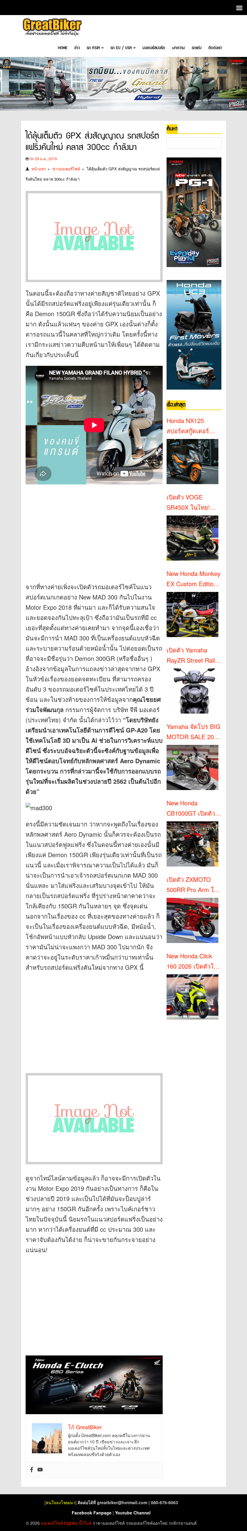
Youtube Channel (133, 1513)
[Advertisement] (94, 529)
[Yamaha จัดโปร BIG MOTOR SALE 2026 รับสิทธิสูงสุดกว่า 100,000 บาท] (192, 767)
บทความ (178, 48)
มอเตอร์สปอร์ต (153, 48)
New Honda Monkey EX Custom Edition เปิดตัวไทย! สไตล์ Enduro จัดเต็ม (193, 579)
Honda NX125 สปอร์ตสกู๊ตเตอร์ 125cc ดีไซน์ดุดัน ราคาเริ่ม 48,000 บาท (189, 426)
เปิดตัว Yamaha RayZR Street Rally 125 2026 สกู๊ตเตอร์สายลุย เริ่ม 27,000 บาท (192, 655)
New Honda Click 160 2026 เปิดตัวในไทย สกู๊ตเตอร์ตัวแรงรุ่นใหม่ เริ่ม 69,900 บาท (193, 961)
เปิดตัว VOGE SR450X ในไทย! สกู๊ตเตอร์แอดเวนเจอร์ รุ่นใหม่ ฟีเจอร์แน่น (192, 502)
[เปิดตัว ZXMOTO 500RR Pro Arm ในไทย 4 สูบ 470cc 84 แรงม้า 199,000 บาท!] (192, 920)
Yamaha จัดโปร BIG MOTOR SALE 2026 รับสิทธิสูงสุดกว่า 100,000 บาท (193, 732)
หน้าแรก (38, 169)
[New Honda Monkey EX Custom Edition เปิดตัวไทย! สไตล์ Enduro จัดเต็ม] (192, 614)
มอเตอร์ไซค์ (52, 1523)
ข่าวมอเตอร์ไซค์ (66, 169)
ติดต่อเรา (215, 48)
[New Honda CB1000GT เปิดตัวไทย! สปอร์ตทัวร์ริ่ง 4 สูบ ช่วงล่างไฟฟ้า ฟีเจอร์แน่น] (192, 844)
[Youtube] (40, 1470)
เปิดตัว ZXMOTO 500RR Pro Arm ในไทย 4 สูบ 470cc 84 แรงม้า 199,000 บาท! (192, 885)
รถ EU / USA (123, 48)
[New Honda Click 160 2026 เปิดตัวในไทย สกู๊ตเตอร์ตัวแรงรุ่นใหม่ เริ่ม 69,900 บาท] (192, 996)
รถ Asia (95, 48)
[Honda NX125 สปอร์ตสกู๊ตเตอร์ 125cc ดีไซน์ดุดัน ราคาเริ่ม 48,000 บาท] (192, 461)
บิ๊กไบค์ (85, 1523)
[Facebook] (31, 1470)
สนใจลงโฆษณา (60, 1502)
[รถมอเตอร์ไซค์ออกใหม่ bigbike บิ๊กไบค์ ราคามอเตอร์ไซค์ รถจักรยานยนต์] (52, 27)
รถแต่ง (197, 48)
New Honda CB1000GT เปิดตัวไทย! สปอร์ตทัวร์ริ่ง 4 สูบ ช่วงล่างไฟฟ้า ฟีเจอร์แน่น (194, 808)
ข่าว (77, 48)
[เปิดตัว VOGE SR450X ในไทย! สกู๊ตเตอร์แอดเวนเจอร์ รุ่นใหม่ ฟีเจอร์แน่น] (192, 538)
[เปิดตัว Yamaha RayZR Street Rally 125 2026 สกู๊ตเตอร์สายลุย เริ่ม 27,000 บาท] (192, 691)
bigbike (71, 1523)
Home (62, 48)
